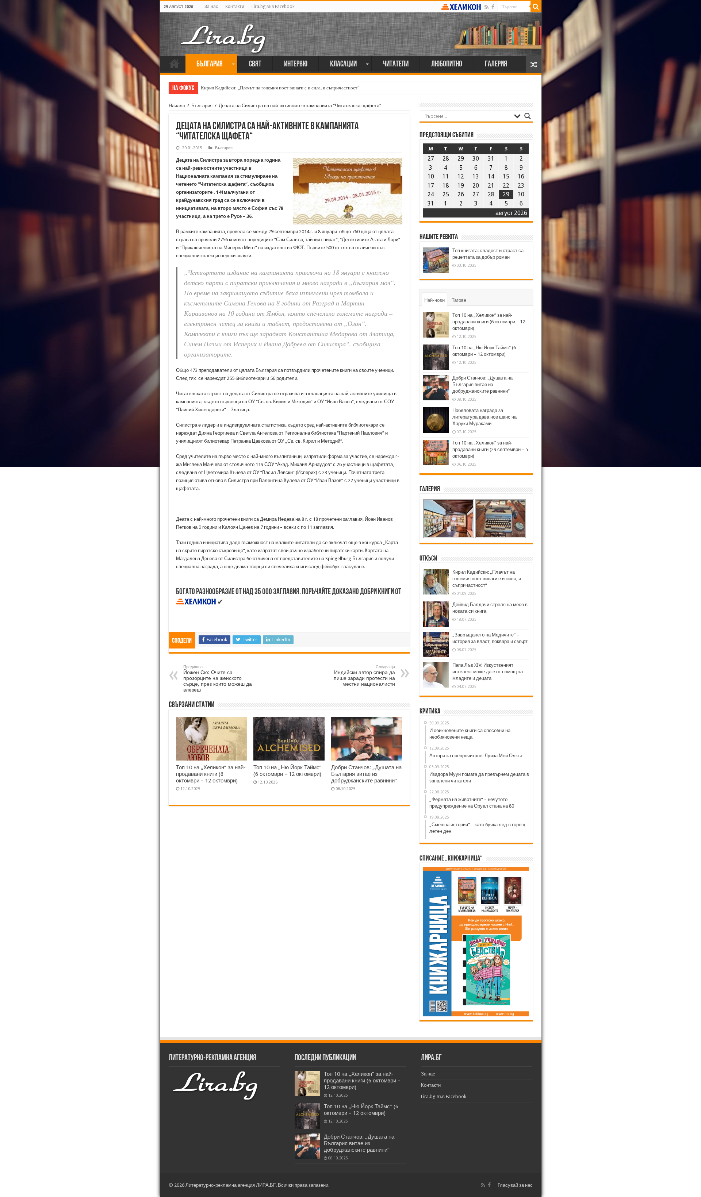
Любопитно (446, 64)
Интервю (295, 64)
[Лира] (223, 31)
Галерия (496, 64)
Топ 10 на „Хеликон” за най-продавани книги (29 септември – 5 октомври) (490, 449)
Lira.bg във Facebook (273, 6)
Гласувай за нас (515, 1185)
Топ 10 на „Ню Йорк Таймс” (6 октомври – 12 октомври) (287, 770)
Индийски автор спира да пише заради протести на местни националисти (364, 676)
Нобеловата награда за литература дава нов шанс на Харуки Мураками (484, 417)
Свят (255, 64)
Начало (174, 63)
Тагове (459, 300)
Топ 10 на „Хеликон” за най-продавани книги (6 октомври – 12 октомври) (211, 774)
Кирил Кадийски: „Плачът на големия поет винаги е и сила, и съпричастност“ (280, 88)
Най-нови (434, 300)
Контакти (234, 6)
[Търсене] (535, 6)
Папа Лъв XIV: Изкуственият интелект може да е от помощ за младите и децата (487, 671)
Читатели (396, 64)
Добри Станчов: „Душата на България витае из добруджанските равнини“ (366, 774)
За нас (211, 6)
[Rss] (486, 7)
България (209, 64)
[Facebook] (493, 7)
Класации (343, 64)
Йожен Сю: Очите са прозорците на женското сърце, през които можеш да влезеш (217, 679)
